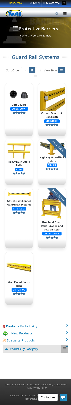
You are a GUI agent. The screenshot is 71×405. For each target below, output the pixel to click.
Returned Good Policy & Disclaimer (48, 384)
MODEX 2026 (15, 3)
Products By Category (23, 349)
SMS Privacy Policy (37, 387)
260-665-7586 (52, 3)
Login (36, 3)
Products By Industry (21, 326)
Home (23, 35)
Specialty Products (20, 340)
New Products (21, 333)
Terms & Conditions (15, 384)
